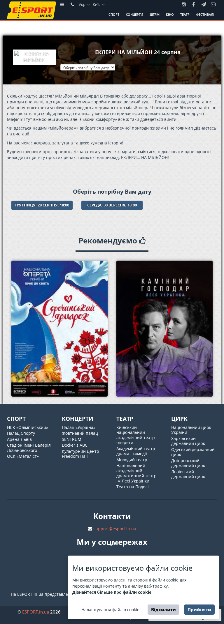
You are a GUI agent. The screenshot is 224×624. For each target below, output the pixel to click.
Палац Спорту (21, 433)
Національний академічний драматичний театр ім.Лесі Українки (136, 473)
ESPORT (35, 612)
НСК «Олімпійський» (27, 427)
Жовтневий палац (80, 433)
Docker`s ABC (75, 445)
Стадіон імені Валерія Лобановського (29, 447)
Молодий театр (131, 459)
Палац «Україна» (78, 427)
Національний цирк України (191, 430)
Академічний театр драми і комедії (135, 451)
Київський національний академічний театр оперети (135, 435)
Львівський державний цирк (188, 474)
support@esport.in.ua (114, 528)
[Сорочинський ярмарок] (59, 329)
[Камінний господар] (164, 329)
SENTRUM (71, 439)
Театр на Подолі (132, 486)
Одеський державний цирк (193, 452)
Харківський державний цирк (188, 441)
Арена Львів (19, 439)
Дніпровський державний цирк (188, 463)
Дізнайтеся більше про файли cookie (111, 592)
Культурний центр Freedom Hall (80, 453)
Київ (97, 4)
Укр (82, 4)
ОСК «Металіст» (23, 456)
